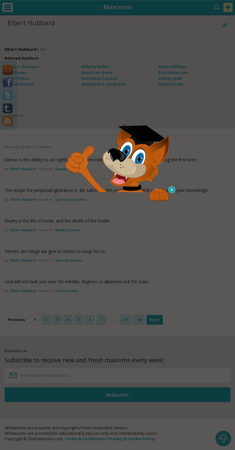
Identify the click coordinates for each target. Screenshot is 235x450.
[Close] (172, 189)
